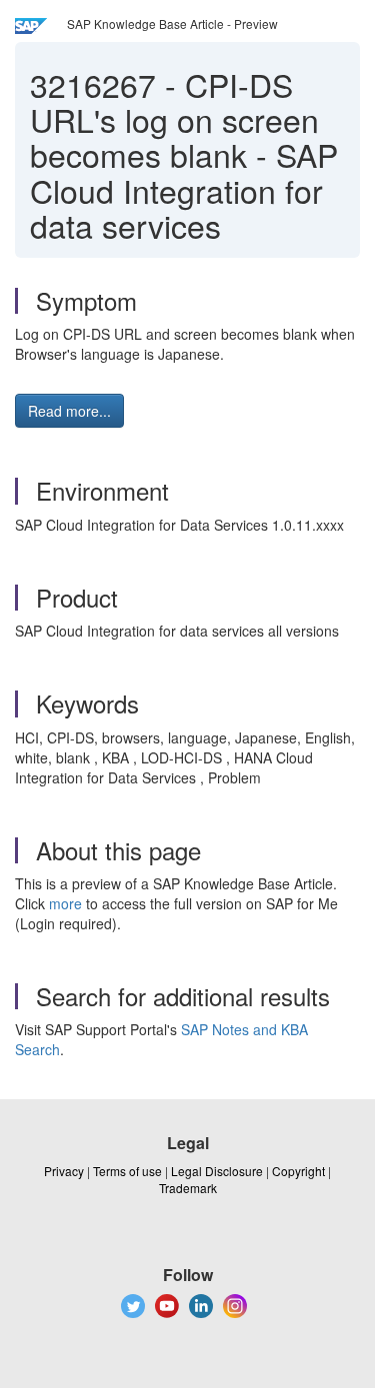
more (65, 903)
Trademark (188, 1187)
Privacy (64, 1170)
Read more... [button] (69, 411)
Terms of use (127, 1170)
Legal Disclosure (217, 1170)
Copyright (298, 1170)
